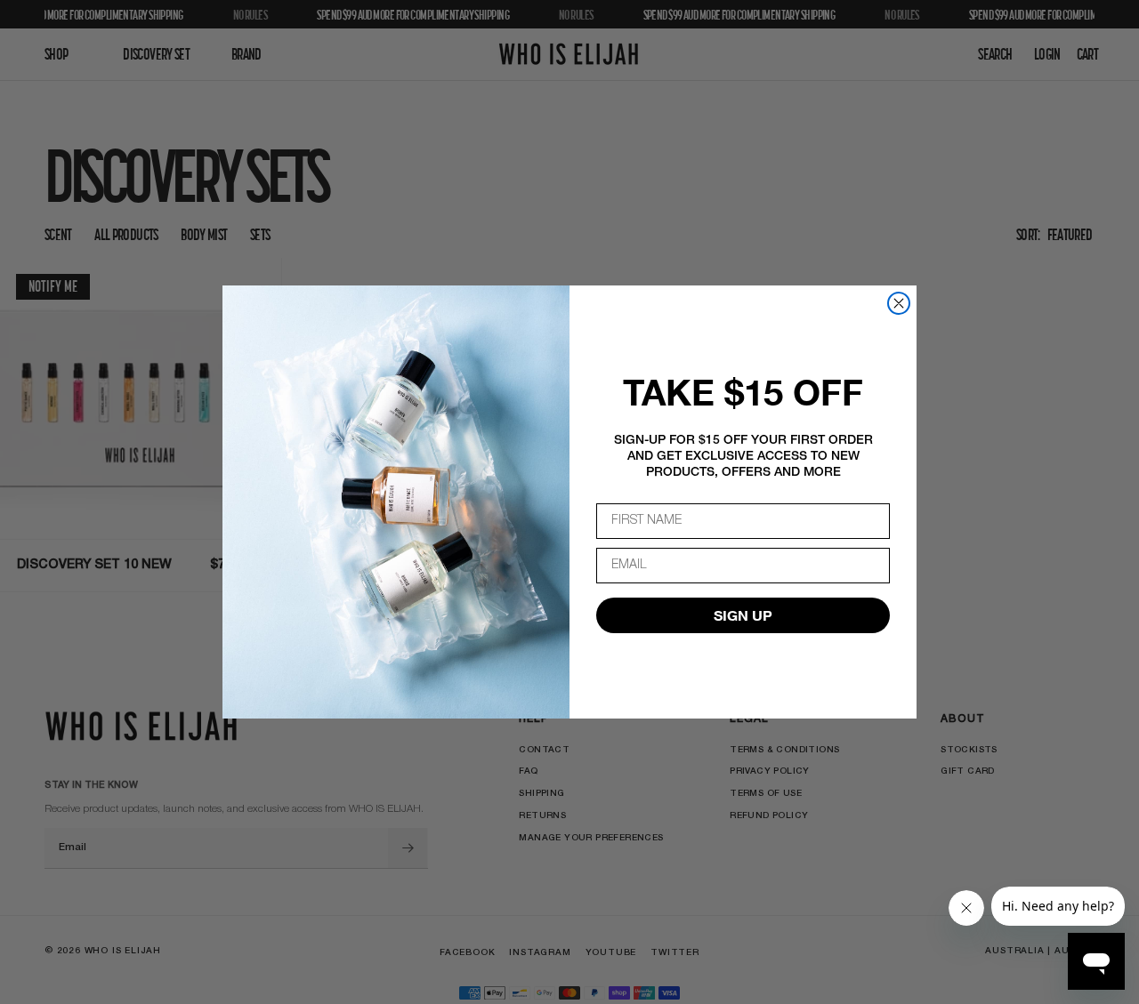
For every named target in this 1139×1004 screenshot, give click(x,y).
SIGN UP (743, 614)
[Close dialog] (898, 303)
